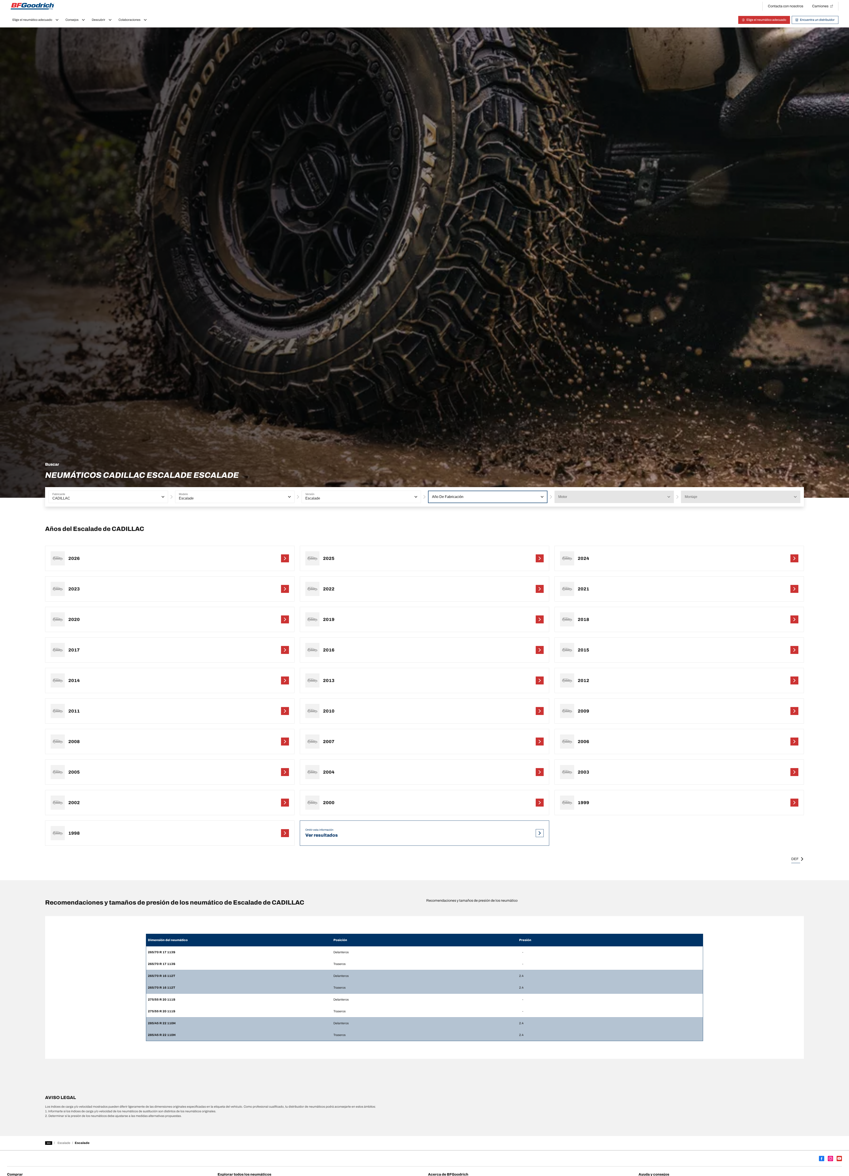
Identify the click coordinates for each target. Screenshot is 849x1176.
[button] (162, 497)
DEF (795, 859)
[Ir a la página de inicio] (32, 6)
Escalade (63, 1143)
